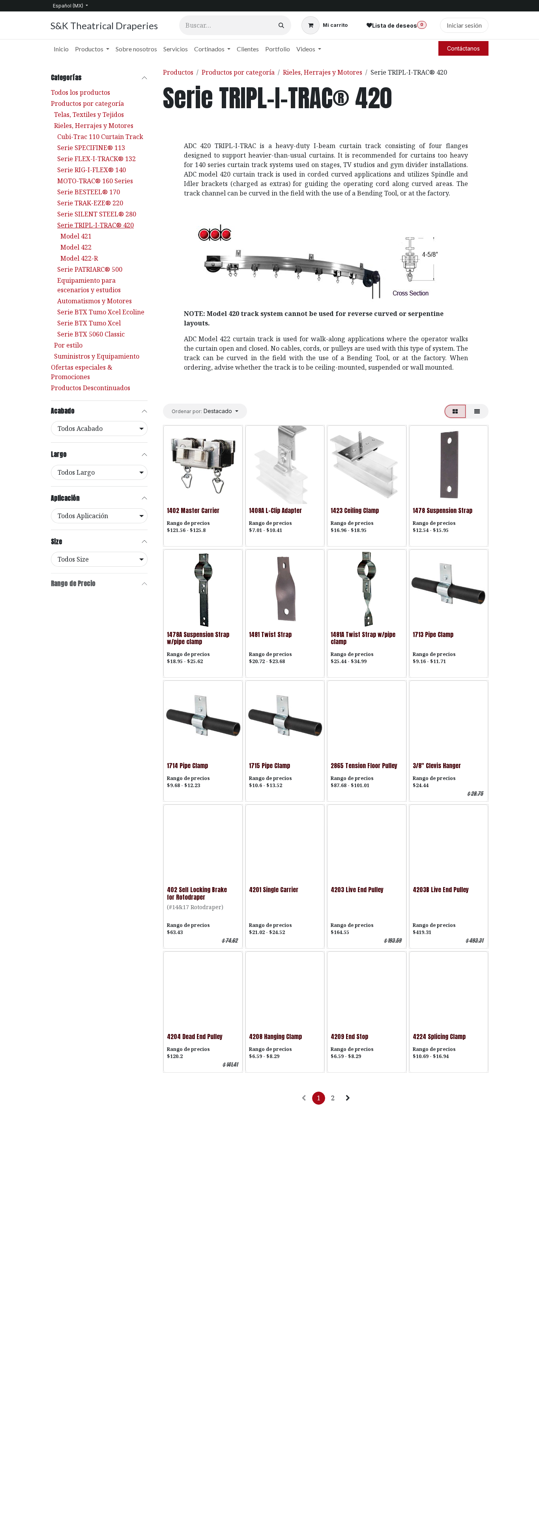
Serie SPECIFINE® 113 (91, 147)
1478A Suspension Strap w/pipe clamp (198, 638)
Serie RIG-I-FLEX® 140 (91, 169)
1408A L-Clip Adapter (275, 510)
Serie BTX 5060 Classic (91, 334)
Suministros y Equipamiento (96, 356)
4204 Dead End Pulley (195, 1036)
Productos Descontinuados (90, 387)
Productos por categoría (87, 103)
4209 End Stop (349, 1036)
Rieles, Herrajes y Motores (93, 125)
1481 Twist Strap (270, 634)
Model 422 (76, 247)
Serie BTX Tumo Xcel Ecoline (100, 312)
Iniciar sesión (464, 25)
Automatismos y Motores (94, 301)
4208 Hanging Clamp (275, 1036)
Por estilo (68, 345)
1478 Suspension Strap (442, 510)
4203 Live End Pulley (357, 889)
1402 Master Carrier (193, 510)
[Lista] (477, 411)
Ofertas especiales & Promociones (81, 372)
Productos (178, 72)
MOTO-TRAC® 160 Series (95, 181)
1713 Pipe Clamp (433, 634)
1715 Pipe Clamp (269, 765)
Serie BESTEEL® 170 (88, 192)
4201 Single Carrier (273, 889)
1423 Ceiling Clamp (355, 510)
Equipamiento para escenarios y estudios (89, 285)
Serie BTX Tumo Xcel (89, 323)
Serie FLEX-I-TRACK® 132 (96, 158)
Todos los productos (80, 92)
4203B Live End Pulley (441, 889)
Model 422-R (79, 258)
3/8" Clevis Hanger (437, 765)
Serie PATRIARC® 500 (89, 269)
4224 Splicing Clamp (439, 1036)
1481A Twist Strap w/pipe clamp (363, 638)
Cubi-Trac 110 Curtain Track (100, 136)
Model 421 (76, 236)
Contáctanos (463, 48)
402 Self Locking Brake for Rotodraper (197, 893)
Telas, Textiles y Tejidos (89, 114)
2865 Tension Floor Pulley (364, 765)
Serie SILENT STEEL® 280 (96, 214)
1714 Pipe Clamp (187, 765)
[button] (205, 411)
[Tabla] (455, 411)
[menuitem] (61, 49)
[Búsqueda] (281, 25)
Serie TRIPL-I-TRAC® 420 (95, 225)
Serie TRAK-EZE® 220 (90, 203)
